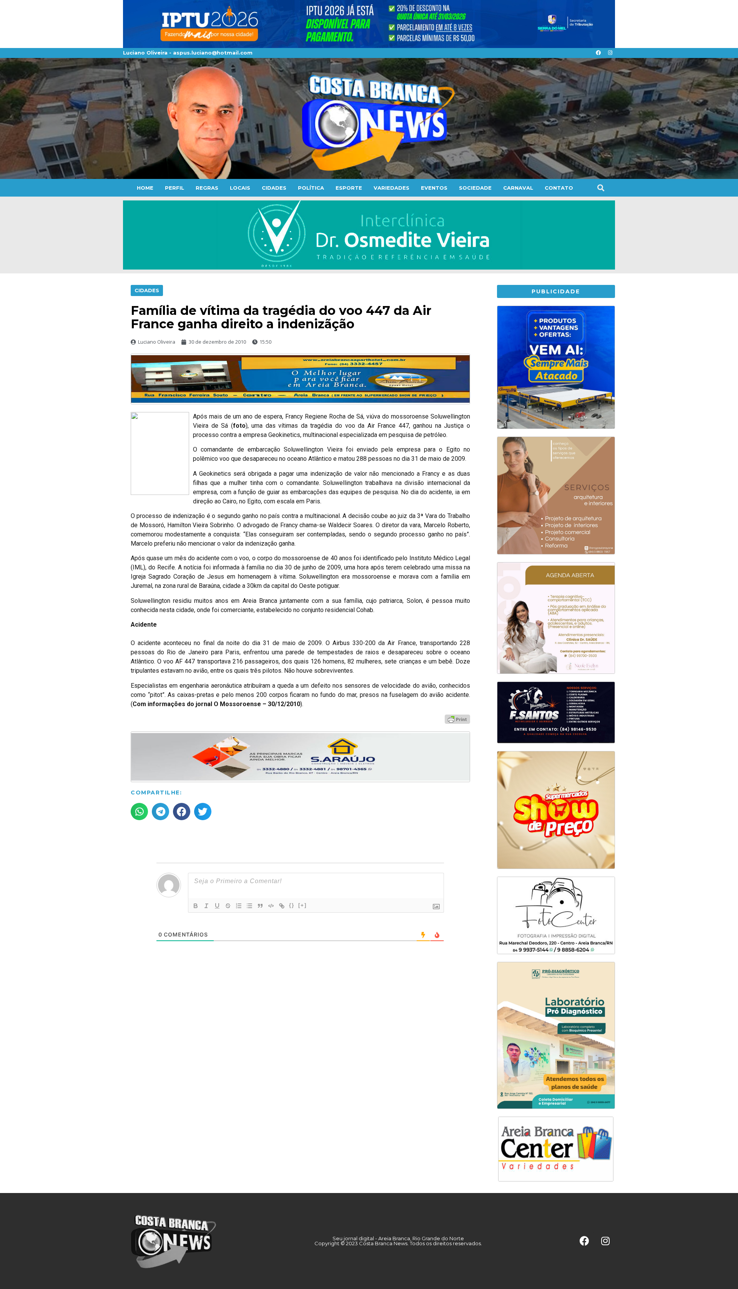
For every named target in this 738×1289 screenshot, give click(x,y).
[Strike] (228, 905)
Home (145, 188)
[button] (600, 187)
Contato (559, 188)
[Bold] (195, 905)
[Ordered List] (238, 905)
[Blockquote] (260, 905)
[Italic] (206, 905)
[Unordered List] (249, 905)
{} (291, 905)
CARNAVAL (518, 188)
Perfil (174, 188)
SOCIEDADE (475, 188)
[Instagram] (610, 53)
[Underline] (217, 905)
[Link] (281, 905)
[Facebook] (598, 53)
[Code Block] (271, 905)
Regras (207, 188)
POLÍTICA (311, 188)
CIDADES (274, 188)
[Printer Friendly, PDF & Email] (457, 719)
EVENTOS (434, 188)
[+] (302, 905)
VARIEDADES (391, 188)
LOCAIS (240, 188)
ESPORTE (349, 188)
